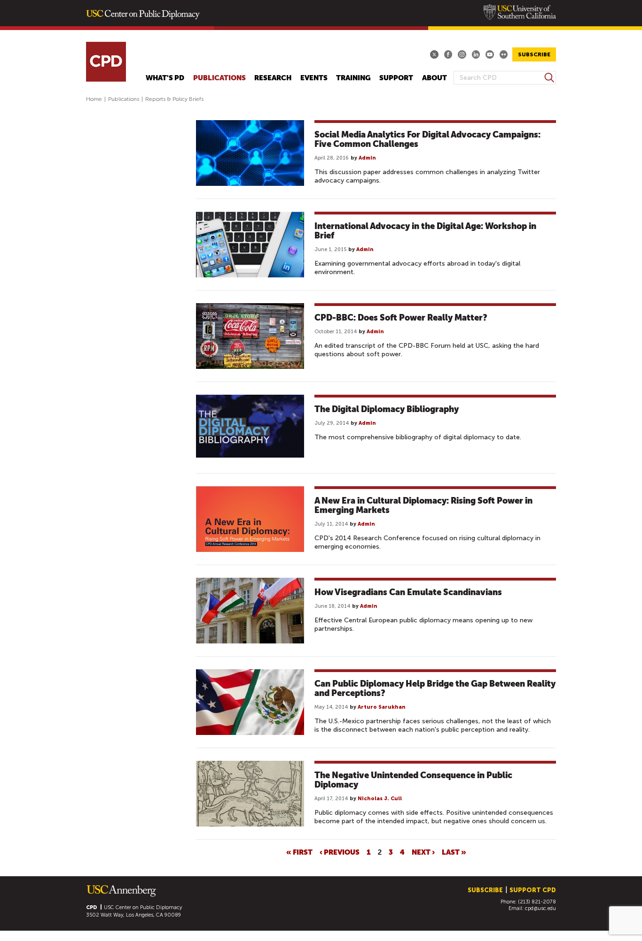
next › (423, 852)
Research (272, 78)
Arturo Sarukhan (382, 707)
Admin (367, 158)
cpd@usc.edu (540, 908)
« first (299, 852)
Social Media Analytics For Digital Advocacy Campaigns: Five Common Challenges (427, 139)
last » (454, 852)
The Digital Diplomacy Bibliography (386, 409)
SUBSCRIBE (534, 54)
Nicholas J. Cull (380, 799)
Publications (219, 78)
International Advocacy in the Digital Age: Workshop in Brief (425, 230)
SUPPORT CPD (532, 890)
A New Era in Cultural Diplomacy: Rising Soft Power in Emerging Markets (423, 505)
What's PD (165, 78)
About (434, 78)
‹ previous (340, 852)
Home (94, 99)
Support (396, 78)
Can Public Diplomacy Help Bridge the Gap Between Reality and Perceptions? (435, 688)
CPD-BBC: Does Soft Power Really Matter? (400, 317)
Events (314, 78)
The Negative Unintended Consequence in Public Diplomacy (413, 779)
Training (353, 78)
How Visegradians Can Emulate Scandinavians (408, 592)
